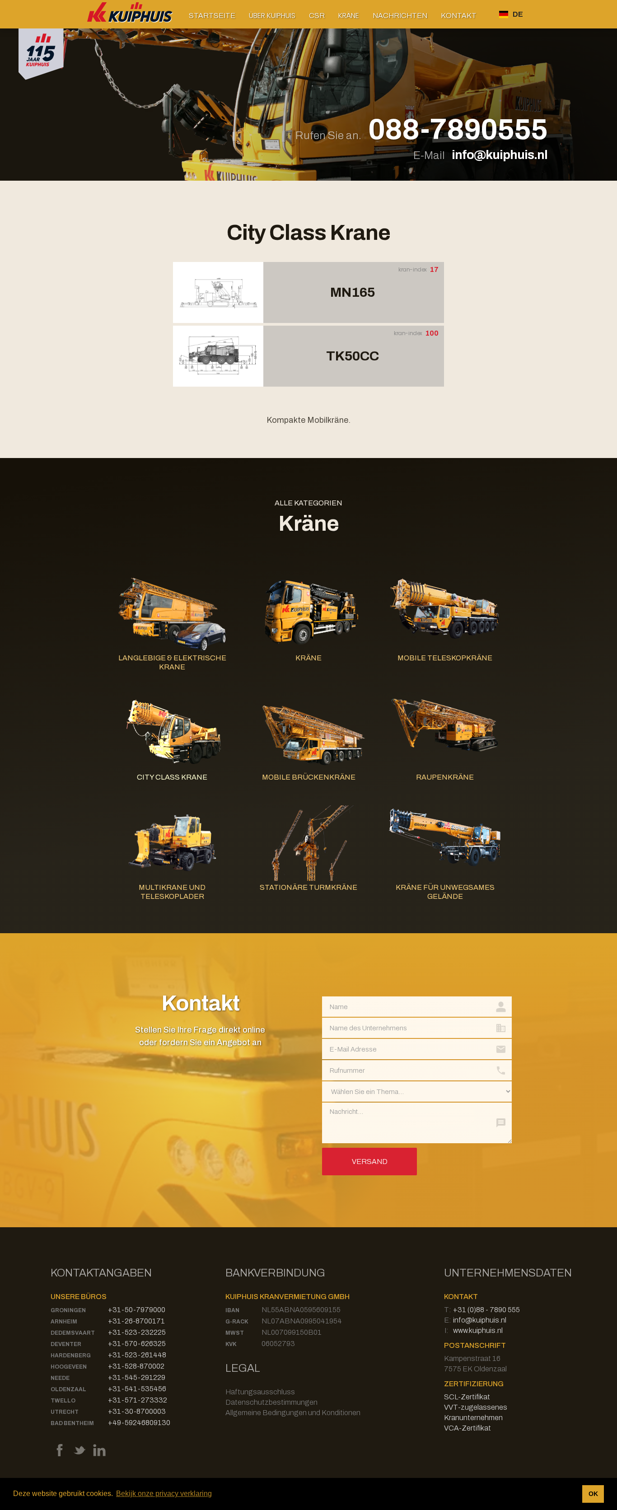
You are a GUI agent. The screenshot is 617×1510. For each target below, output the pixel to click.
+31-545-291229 (136, 1377)
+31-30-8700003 (137, 1411)
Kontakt (459, 15)
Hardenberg (71, 1355)
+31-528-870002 (136, 1366)
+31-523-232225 (137, 1332)
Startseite (212, 15)
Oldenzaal (68, 1389)
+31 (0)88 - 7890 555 (486, 1310)
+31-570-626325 (137, 1343)
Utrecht (65, 1412)
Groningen (68, 1310)
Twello (63, 1401)
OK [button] (593, 1493)
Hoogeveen (69, 1367)
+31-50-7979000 (136, 1310)
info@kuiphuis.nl (499, 155)
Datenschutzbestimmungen (271, 1402)
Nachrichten (400, 15)
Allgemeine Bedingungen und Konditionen (292, 1413)
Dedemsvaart (73, 1333)
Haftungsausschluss (260, 1392)
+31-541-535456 (137, 1389)
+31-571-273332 (137, 1400)
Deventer (66, 1344)
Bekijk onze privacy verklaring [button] (164, 1493)
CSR (317, 15)
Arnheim (64, 1321)
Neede (60, 1378)
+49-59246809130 (139, 1422)
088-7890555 (457, 130)
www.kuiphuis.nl (478, 1330)
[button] (272, 15)
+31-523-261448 (137, 1355)
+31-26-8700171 (136, 1321)
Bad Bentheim (72, 1423)
